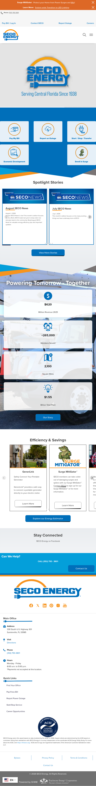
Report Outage (65, 23)
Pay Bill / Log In (9, 23)
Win (72, 2)
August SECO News (17, 208)
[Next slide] (90, 217)
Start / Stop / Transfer (82, 131)
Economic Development (14, 154)
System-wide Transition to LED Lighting (52, 7)
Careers (90, 23)
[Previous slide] (6, 217)
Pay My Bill (13, 131)
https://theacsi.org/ (23, 743)
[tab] (43, 243)
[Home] (11, 35)
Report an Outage (48, 131)
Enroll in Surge (81, 154)
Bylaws (17, 757)
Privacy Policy (48, 757)
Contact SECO (37, 23)
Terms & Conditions (78, 757)
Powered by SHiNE (28, 782)
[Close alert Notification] (93, 2)
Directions (11, 642)
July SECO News (61, 208)
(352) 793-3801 (14, 12)
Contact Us (48, 765)
